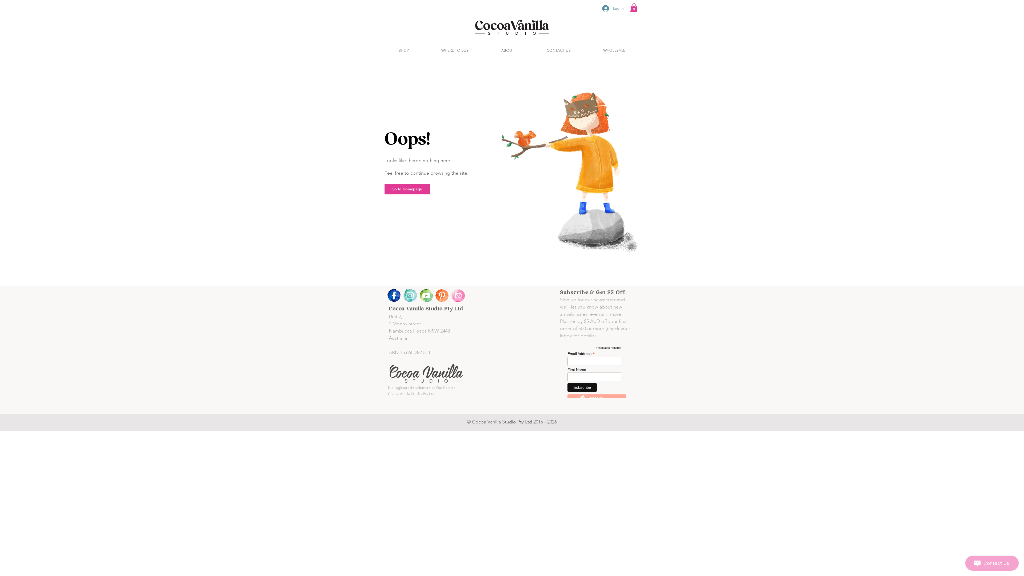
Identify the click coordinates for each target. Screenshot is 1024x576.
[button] (634, 7)
